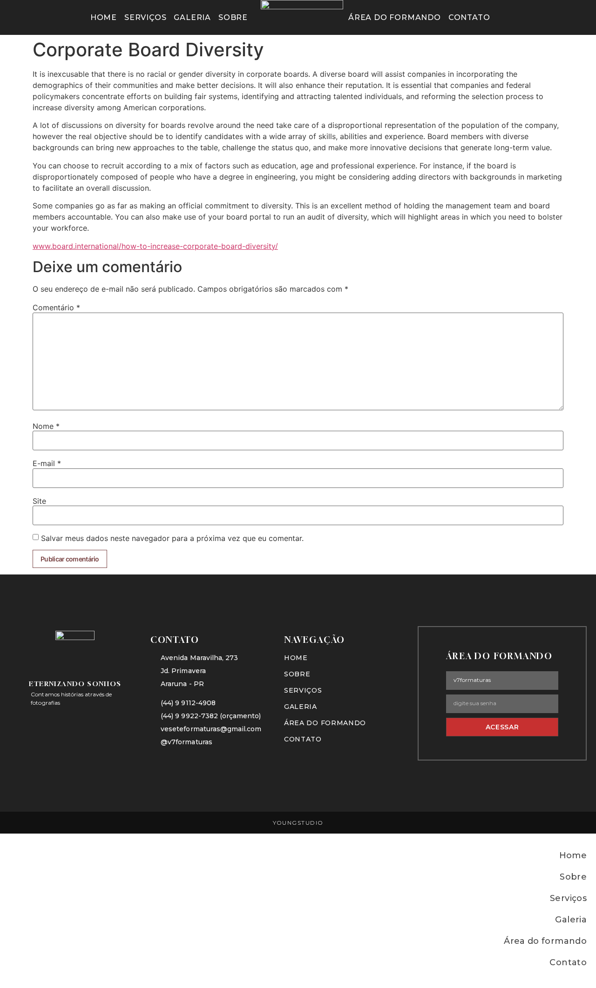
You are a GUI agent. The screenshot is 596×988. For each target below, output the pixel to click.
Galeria (192, 17)
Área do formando (394, 17)
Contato (469, 17)
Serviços (145, 17)
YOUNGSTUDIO (298, 822)
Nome (46, 426)
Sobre (233, 17)
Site (39, 501)
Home (103, 17)
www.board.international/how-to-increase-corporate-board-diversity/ (155, 246)
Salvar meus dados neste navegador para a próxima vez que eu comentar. (172, 538)
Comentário (56, 307)
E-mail (47, 463)
